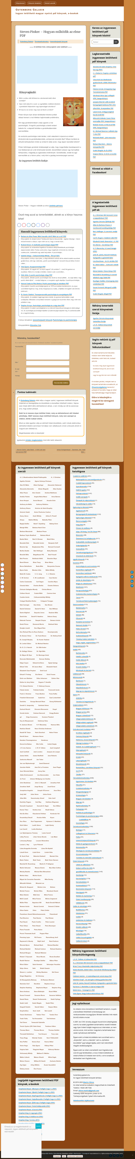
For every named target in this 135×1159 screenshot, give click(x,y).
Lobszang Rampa (26, 840)
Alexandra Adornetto (27, 489)
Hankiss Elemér (25, 728)
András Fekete (25, 496)
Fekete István (24, 690)
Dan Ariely (37, 605)
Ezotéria (76, 563)
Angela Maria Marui (40, 496)
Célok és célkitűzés (83, 865)
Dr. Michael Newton (42, 643)
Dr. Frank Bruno (41, 636)
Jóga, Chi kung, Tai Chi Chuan (86, 532)
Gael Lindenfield (55, 697)
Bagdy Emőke (24, 523)
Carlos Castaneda (26, 581)
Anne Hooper (24, 500)
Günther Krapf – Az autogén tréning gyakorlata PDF (92, 980)
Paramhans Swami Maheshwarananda (32, 914)
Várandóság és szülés (84, 504)
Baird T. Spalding (39, 523)
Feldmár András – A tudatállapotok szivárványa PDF (92, 976)
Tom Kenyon (42, 1034)
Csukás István (24, 597)
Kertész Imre (37, 810)
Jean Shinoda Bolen (27, 771)
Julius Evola (47, 794)
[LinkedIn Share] (29, 225)
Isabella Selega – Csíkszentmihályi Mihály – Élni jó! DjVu (40, 256)
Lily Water (54, 837)
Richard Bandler (53, 945)
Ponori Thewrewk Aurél (27, 933)
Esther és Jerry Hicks (27, 682)
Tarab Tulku (24, 1018)
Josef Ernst (51, 786)
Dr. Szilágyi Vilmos (26, 651)
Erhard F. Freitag (25, 674)
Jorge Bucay (38, 786)
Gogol (55, 709)
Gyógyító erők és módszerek (87, 577)
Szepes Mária (52, 1007)
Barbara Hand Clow (39, 527)
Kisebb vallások (82, 927)
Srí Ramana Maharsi (47, 980)
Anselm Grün (51, 500)
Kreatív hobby (81, 667)
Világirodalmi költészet (84, 719)
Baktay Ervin (54, 523)
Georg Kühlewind (55, 701)
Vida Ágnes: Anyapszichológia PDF (33, 267)
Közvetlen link (35, 325)
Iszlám (78, 917)
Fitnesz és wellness (83, 528)
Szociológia (80, 823)
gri (21, 717)
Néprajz (79, 802)
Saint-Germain (37, 964)
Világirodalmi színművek (85, 726)
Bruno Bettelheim (26, 566)
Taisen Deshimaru (26, 1014)
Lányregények (81, 760)
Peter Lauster (49, 922)
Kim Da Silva (24, 813)
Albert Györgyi (38, 485)
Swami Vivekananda (39, 999)
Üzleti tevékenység (83, 899)
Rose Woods (41, 956)
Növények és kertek (83, 670)
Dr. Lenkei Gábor (25, 643)
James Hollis (24, 755)
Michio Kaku (24, 875)
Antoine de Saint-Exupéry (43, 508)
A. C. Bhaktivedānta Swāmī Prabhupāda (33, 477)
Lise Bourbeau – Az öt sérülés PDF (105, 261)
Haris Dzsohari (40, 732)
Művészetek (77, 677)
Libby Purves (24, 837)
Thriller (78, 774)
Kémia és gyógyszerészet (85, 844)
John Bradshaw (25, 783)
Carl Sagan (40, 581)
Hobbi (75, 649)
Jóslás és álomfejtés (83, 580)
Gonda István (24, 713)
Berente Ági (24, 547)
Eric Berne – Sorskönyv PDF (103, 245)
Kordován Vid (54, 813)
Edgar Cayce (24, 663)
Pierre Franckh (25, 929)
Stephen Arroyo (49, 984)
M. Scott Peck (24, 856)
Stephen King (56, 987)
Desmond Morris (38, 624)
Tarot (78, 597)
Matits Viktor (88, 1082)
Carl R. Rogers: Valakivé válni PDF (105, 238)
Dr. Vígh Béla (41, 651)
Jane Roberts (52, 755)
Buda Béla (39, 566)
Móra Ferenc (37, 898)
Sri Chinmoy (40, 976)
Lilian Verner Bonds (39, 837)
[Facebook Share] (19, 225)
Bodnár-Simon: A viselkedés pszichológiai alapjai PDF (39, 245)
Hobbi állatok (81, 660)
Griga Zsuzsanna (32, 717)
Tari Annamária (37, 1018)
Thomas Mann (24, 1030)
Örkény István (24, 1069)
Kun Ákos (23, 821)
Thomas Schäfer (53, 1030)
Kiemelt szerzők (50, 3)
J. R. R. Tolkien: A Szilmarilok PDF (85, 959)
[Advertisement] (47, 70)
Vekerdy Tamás (37, 1038)
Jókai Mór (23, 798)
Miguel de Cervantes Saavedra (30, 879)
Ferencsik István (54, 690)
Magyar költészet (82, 708)
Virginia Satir (24, 1049)
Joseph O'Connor (43, 790)
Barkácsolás (80, 653)
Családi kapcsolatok (83, 483)
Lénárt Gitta (49, 852)
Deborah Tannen (25, 620)
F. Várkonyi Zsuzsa (43, 686)
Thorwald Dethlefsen (27, 1034)
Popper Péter (44, 933)
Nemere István (24, 906)
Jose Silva (57, 790)
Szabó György (55, 999)
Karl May (38, 802)
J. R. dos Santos (25, 748)
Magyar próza (81, 712)
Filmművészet (81, 684)
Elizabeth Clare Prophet (28, 670)
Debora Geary (52, 616)
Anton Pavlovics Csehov (42, 512)
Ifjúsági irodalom (82, 743)
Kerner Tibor (24, 810)
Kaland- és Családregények (86, 747)
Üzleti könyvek (78, 861)
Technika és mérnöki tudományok (88, 858)
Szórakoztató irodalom (82, 729)
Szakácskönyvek (82, 636)
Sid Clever (55, 972)
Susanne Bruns (39, 995)
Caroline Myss (53, 581)
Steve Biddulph (39, 991)
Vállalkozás (80, 903)
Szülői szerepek (81, 497)
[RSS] (132, 582)
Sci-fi (78, 771)
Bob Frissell (52, 554)
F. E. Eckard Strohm (26, 686)
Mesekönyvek (81, 764)
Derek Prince (24, 624)
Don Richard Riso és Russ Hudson (31, 632)
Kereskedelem (81, 882)
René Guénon (54, 941)
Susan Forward (25, 995)
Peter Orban (24, 926)
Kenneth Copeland (26, 806)
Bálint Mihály (50, 570)
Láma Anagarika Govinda (28, 848)
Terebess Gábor (50, 1026)
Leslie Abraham (37, 829)
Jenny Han (41, 771)
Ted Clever (23, 1022)
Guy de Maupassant (26, 721)
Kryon (52, 817)
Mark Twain (37, 860)
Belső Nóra (50, 539)
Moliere (52, 887)
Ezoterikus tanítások (84, 573)
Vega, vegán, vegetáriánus (86, 643)
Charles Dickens (53, 585)
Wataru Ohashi (39, 1057)
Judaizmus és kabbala (84, 920)
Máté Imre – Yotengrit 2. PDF (84, 990)
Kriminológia (80, 795)
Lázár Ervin (36, 852)
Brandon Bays (52, 558)
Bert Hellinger (38, 551)
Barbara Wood (45, 535)
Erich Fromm (51, 674)
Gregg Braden (54, 713)
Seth (34, 968)
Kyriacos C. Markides (53, 821)
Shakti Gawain (45, 968)
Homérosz (44, 740)
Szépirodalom (78, 705)
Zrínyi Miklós (35, 1065)
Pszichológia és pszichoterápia (65, 320)
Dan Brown (48, 605)
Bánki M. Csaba (25, 574)
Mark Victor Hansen (51, 860)
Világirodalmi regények (84, 722)
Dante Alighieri (25, 612)
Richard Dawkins (56, 949)
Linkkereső (77, 674)
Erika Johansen (42, 678)
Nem (64, 1156)
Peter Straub (36, 926)
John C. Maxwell (40, 783)
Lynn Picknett (38, 844)
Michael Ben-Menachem (42, 871)
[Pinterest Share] (24, 225)
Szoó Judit (36, 1011)
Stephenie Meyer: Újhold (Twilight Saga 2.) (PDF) (37, 1092)
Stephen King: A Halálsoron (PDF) (31, 1116)
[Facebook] (132, 573)
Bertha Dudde (24, 551)
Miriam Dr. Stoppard (26, 887)
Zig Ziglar (23, 1065)
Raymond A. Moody (26, 941)
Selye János (24, 968)
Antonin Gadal (25, 512)
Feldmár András (38, 690)
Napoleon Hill (36, 902)
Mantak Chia (54, 856)
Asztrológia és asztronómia (86, 566)
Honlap (17, 376)
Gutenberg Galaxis (30, 9)
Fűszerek (79, 618)
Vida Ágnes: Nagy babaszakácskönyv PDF (88, 993)
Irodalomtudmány (83, 788)
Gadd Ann (41, 697)
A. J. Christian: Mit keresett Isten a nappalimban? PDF (93, 963)
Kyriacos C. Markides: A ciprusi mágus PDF (88, 987)
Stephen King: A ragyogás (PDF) (30, 1113)
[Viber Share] (43, 225)
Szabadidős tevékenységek (86, 542)
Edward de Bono (38, 663)
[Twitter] (132, 577)
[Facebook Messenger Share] (38, 225)
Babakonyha (80, 608)
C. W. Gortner (24, 578)
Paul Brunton (24, 918)
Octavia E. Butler (53, 906)
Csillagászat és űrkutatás (85, 833)
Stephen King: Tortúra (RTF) (29, 1120)
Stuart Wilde (53, 991)
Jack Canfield (24, 752)
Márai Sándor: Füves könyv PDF (104, 271)
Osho (34, 910)
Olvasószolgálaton (99, 387)
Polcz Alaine (38, 929)
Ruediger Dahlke (39, 960)
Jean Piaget (57, 767)
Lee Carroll (23, 829)
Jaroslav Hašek (25, 767)
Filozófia (79, 785)
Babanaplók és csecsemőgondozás (89, 479)
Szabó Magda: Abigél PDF (102, 294)
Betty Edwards (52, 551)
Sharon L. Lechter (26, 972)
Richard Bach (38, 945)
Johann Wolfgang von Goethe (40, 779)
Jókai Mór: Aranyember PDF (103, 108)
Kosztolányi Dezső (26, 817)
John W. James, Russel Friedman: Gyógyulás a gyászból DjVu (95, 983)
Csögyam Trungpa (47, 601)
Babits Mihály (33, 520)
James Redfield (38, 755)
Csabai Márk (38, 593)
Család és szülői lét (80, 476)
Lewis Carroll (46, 833)
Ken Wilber (56, 806)
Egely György (53, 663)
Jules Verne (34, 794)
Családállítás (83, 819)
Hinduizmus (80, 913)
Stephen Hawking (26, 987)
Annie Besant (37, 500)
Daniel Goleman (25, 609)
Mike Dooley (49, 879)
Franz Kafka (53, 694)
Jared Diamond (44, 763)
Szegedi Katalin (25, 1007)
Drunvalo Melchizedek (27, 659)
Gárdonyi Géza (43, 721)
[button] (2, 595)
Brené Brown (24, 562)
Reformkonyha (81, 632)
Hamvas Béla (55, 725)
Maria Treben (24, 860)
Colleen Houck (25, 593)
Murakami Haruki (52, 891)
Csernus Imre (51, 593)
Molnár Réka (38, 891)
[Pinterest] (132, 586)
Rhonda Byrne (25, 945)
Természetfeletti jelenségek (86, 601)
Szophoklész (24, 1011)
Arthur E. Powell (51, 516)
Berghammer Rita (38, 547)
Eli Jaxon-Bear (37, 667)
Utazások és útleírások (84, 556)
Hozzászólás (18, 347)
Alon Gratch (36, 493)
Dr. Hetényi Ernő (56, 636)
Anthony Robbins (42, 504)
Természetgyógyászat (84, 552)
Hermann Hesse (38, 736)
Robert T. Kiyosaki (26, 956)
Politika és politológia (84, 813)
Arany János (24, 516)
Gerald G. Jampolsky (27, 705)
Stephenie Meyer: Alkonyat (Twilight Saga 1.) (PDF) (38, 1089)
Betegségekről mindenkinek (86, 514)
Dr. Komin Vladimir (43, 639)
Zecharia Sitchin (55, 1061)
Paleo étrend (81, 629)
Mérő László (24, 898)
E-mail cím (17, 370)
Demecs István (55, 620)
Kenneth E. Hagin (43, 806)
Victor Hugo (24, 1045)
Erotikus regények (83, 733)
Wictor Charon (25, 1061)
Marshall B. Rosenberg (27, 864)
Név (17, 362)
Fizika (78, 837)
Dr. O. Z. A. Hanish (26, 647)
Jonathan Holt (55, 783)
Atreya (22, 520)
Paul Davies (37, 918)
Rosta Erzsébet (55, 956)
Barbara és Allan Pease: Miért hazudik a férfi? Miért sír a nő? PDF (43, 236)
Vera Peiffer (23, 1042)
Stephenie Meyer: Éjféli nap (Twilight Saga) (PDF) (37, 1103)
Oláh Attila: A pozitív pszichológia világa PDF (36, 275)
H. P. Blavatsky (41, 725)
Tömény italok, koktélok (85, 639)
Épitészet (79, 681)
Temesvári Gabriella (38, 1022)
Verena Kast (36, 1042)
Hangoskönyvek (79, 646)
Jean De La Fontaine (42, 767)
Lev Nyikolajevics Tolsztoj (28, 833)
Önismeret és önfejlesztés (86, 538)
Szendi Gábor (39, 1007)
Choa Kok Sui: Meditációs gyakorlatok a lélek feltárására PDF (104, 82)
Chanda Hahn (24, 585)
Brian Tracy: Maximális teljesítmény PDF (88, 966)
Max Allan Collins (55, 868)
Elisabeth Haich (52, 667)
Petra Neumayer (50, 926)
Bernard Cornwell (54, 547)
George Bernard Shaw (37, 701)
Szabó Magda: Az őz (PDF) (102, 150)
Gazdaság (79, 875)
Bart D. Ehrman (38, 539)
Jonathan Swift (25, 786)
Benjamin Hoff (53, 543)
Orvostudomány (82, 854)
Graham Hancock (39, 713)
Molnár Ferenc (25, 891)
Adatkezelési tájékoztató (83, 1100)
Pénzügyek (80, 892)
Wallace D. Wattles (43, 1053)
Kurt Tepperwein (36, 821)
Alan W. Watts (24, 485)
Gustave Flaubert (48, 717)
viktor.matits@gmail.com (88, 1090)
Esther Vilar (55, 678)
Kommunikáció (81, 885)
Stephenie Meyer (41, 987)
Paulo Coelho (36, 922)
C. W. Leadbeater (39, 578)
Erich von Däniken (26, 678)
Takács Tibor (40, 1014)
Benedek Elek (24, 543)
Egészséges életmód (83, 518)
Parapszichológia (82, 590)
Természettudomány (42, 41)
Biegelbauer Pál (38, 554)
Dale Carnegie (24, 605)
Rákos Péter (54, 960)
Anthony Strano (25, 508)
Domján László (25, 628)
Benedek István (39, 543)
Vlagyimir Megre (38, 1049)
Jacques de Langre (53, 752)
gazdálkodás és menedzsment (87, 872)
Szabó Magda (36, 1003)
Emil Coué (43, 670)
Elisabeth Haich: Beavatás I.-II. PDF (105, 241)
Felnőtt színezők (82, 656)
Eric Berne (38, 674)
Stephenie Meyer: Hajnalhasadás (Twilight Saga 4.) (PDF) (39, 1099)
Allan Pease (24, 493)
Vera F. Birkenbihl (52, 1038)
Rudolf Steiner (25, 960)
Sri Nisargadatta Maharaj (28, 980)
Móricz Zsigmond (51, 898)
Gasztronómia (78, 604)
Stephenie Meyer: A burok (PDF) (30, 1110)
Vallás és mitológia (80, 906)
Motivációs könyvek (83, 889)
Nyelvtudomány (82, 806)
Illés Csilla (39, 744)
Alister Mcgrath (43, 489)
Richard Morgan (25, 953)
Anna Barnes (55, 496)
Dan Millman (53, 609)
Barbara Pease (42, 531)
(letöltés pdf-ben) (56, 205)
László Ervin (24, 852)
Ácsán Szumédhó (50, 1065)
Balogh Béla (24, 527)
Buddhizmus (80, 910)
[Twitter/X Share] (33, 225)
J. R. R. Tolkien (40, 748)
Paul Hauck (23, 922)
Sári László (48, 1011)
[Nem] (133, 1155)
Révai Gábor (24, 964)
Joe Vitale (56, 775)
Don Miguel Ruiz (39, 628)
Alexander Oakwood (54, 485)
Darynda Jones (39, 612)
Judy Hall (23, 794)
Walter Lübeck (24, 1057)
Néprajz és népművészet (85, 691)
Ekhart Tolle (24, 667)
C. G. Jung (38, 574)
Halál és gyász (81, 490)
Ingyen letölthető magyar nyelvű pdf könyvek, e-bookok (47, 13)
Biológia (79, 830)
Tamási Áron (54, 1014)
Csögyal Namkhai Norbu (28, 601)
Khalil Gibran (49, 810)
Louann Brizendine (42, 840)
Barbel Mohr (24, 539)
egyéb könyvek (78, 559)
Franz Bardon (40, 694)
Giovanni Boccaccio (41, 709)
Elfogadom (57, 1156)
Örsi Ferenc (38, 1069)
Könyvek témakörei (34, 3)
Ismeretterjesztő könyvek (58, 41)
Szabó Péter (50, 1003)
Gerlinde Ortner (43, 705)
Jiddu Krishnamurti (26, 775)
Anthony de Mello (26, 504)
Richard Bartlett (25, 949)
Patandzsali (54, 914)
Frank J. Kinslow (25, 694)
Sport (75, 695)
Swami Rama (24, 999)
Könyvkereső (20, 3)
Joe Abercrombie (43, 775)
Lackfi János (36, 825)
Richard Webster (40, 953)
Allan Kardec (57, 489)
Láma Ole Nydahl (47, 848)
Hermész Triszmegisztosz (28, 740)
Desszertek (80, 611)
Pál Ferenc (38, 937)
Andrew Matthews (51, 493)
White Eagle (52, 1057)
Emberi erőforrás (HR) (84, 868)
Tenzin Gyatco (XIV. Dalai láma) (30, 1026)
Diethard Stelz (53, 624)
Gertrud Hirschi (25, 709)
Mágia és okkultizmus (84, 584)
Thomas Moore (39, 1030)
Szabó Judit (24, 1003)
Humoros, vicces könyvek (85, 740)
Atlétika (79, 698)
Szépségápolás (81, 545)
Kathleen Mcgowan (52, 802)
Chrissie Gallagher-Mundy (28, 589)
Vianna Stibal (48, 1042)
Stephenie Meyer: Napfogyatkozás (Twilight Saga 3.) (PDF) (40, 1096)
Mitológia (79, 931)
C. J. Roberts (50, 574)
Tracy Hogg (24, 1038)
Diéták (78, 615)
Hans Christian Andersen (43, 728)
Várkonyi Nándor (53, 1049)
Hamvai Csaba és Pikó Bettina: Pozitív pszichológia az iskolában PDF (45, 283)
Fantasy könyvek (82, 736)
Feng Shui (79, 525)
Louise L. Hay (24, 844)
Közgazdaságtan (82, 792)
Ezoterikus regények (83, 570)
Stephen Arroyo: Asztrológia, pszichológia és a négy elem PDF (42, 305)
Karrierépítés (81, 878)
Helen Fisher (53, 732)
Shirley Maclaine (41, 972)
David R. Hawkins (37, 616)
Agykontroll (80, 511)
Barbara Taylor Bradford (28, 535)
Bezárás (38, 1126)
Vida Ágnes (36, 1045)
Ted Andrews (51, 1018)
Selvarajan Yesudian (53, 964)
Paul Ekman (49, 918)
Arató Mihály (37, 516)
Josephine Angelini (26, 790)
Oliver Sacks (24, 910)
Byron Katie (24, 570)
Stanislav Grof (24, 984)
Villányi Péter (48, 1045)
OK (115, 42)
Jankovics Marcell (26, 759)
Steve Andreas (25, 991)
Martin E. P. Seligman (47, 864)
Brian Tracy (37, 562)
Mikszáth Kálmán (25, 883)
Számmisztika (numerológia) (86, 594)
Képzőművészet (82, 688)
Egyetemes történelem (84, 781)
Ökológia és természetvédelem (87, 851)
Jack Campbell (55, 748)
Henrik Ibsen (24, 736)
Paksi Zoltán (45, 910)
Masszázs (79, 535)
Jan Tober (39, 759)
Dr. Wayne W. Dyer (26, 655)
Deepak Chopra (40, 620)
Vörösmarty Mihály (26, 1053)
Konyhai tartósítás (83, 622)
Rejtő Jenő (41, 941)
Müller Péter (24, 902)
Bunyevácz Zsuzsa (53, 566)
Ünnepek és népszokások (85, 500)
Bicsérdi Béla (24, 554)
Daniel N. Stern (40, 609)
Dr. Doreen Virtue (25, 636)
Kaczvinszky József (37, 798)
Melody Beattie (25, 871)
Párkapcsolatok (82, 493)
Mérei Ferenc (48, 895)
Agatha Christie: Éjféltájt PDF (104, 221)
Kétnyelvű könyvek (83, 754)
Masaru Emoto (40, 868)
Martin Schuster (25, 868)
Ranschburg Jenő (52, 937)
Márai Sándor (24, 895)
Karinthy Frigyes (25, 802)
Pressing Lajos (25, 937)
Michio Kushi (37, 875)
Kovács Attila (41, 817)
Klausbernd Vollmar (39, 813)
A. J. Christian (55, 477)
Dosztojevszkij (53, 632)
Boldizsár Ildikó (37, 558)
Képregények (81, 750)
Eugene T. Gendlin (45, 682)
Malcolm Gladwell (39, 856)
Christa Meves (46, 589)
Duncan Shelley (44, 659)
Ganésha (23, 701)
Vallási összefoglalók (84, 937)
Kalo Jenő (52, 798)
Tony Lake (54, 1034)
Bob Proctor (24, 558)
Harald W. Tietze (25, 732)
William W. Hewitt (39, 1061)
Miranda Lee (40, 883)
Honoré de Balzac (26, 744)
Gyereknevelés (81, 486)
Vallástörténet (81, 941)
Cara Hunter (53, 578)
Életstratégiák (81, 521)
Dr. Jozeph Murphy (26, 639)
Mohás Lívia (42, 887)
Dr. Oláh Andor (41, 647)
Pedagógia (80, 809)
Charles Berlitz (38, 585)
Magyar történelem (83, 799)
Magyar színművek (83, 715)
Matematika (80, 847)
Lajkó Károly (49, 825)
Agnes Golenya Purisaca (43, 481)
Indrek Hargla (52, 744)
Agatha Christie (25, 481)
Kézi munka (80, 663)
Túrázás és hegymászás (85, 702)
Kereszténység (81, 924)
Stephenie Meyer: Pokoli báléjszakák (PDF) (34, 1106)
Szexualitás (80, 549)
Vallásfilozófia (81, 934)
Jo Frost (22, 779)
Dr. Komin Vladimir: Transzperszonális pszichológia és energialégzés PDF (46, 294)
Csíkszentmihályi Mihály (42, 597)
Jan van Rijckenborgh (27, 763)
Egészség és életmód (81, 507)
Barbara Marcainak (26, 531)
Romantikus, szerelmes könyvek (88, 767)
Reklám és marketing (84, 896)
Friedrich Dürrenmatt (27, 697)
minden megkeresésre (33, 440)
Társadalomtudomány (81, 778)
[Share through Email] (48, 225)
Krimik (78, 757)
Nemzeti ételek (81, 625)
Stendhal (37, 984)
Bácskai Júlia (36, 570)
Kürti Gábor (24, 825)
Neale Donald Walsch (53, 902)
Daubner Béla (53, 612)
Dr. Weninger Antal (42, 655)
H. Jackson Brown (26, 725)
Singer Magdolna (25, 976)
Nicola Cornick (39, 906)
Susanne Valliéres (55, 995)
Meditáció (80, 587)
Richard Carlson (40, 949)
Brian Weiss (49, 562)
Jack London (38, 752)
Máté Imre (36, 895)
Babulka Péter (47, 520)
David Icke (23, 616)
